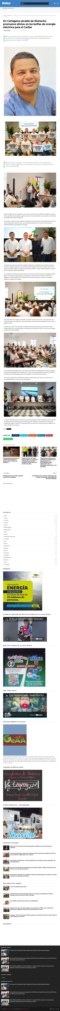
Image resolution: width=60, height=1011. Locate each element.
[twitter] (53, 1009)
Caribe (5, 515)
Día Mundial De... (8, 527)
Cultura (5, 525)
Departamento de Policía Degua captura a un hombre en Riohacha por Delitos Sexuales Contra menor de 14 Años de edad (30, 461)
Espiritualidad (7, 529)
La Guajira (6, 539)
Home (4, 15)
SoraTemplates (9, 1009)
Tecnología (6, 564)
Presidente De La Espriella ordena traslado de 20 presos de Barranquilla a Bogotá (29, 950)
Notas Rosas (7, 546)
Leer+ (5, 541)
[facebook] (50, 1009)
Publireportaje (7, 557)
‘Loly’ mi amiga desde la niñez (18, 886)
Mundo (5, 543)
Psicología (6, 555)
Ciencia (5, 518)
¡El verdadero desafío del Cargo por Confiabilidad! (24, 900)
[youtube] (58, 1009)
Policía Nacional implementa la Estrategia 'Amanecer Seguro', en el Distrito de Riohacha (11, 460)
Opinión (6, 550)
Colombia (6, 520)
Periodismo (6, 553)
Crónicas (6, 522)
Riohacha (9, 15)
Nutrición (6, 548)
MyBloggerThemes (25, 1009)
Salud (5, 562)
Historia (6, 534)
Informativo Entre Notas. (9, 536)
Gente (5, 532)
